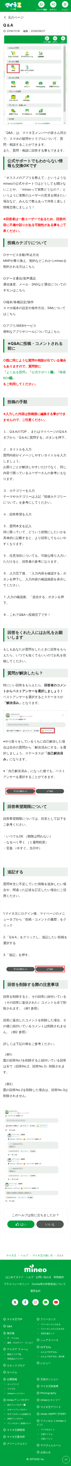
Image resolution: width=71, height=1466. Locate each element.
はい (23, 1224)
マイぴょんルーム (50, 1445)
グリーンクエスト (17, 1443)
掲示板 (11, 1333)
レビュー (45, 1363)
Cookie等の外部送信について (49, 1284)
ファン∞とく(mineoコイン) (51, 1422)
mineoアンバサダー (18, 1399)
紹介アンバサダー (15, 1405)
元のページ (16, 17)
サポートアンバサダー (17, 1409)
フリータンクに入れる (51, 1324)
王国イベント (47, 1438)
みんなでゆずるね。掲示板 (52, 1356)
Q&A (9, 1326)
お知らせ (45, 1452)
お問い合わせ (43, 1277)
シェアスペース (49, 1340)
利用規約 (59, 1277)
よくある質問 (15, 372)
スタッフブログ (16, 1365)
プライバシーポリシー (16, 1284)
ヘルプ (30, 1277)
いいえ (50, 1224)
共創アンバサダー (15, 1418)
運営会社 (35, 1290)
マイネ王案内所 (16, 1436)
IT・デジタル (13, 1338)
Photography (48, 1393)
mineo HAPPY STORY (53, 1413)
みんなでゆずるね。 (50, 1352)
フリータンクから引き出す (52, 1329)
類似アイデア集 (14, 1354)
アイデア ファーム (17, 1349)
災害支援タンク (48, 1333)
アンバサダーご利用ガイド (19, 1423)
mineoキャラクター (16, 1393)
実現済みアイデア (15, 1359)
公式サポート (41, 372)
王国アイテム (47, 1434)
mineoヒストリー (50, 1399)
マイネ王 (11, 1388)
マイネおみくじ (48, 1429)
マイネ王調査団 (16, 1429)
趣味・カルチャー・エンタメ (20, 1342)
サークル (12, 1372)
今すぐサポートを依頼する (19, 1414)
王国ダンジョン (49, 1379)
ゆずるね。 (46, 1347)
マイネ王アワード (50, 1407)
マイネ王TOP (14, 1319)
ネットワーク (13, 1384)
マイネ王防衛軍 (49, 1386)
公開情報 (12, 1379)
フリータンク (48, 1319)
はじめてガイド (14, 1277)
